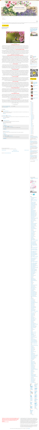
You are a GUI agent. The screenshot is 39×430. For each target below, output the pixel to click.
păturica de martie (33, 327)
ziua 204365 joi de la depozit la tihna (33, 147)
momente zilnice (33, 312)
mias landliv (32, 308)
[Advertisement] (34, 45)
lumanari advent (32, 301)
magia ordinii (32, 303)
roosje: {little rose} (31, 391)
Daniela (31, 136)
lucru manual (32, 300)
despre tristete (32, 268)
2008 (31, 132)
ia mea (31, 283)
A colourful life (31, 410)
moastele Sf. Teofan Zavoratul (34, 311)
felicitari (32, 274)
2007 (31, 133)
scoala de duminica (33, 357)
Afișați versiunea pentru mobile (15, 151)
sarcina (31, 352)
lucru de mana (32, 299)
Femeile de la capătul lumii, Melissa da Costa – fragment (36, 405)
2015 (31, 113)
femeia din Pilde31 (33, 275)
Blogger (29, 428)
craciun (31, 229)
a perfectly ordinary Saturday (31, 412)
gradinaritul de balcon (33, 280)
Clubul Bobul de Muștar (33, 223)
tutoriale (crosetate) (33, 374)
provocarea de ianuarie (33, 340)
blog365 (32, 209)
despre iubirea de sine (33, 248)
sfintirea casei (32, 361)
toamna (32, 372)
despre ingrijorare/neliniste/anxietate (34, 247)
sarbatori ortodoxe (33, 351)
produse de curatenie (33, 339)
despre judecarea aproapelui (34, 249)
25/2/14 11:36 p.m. (7, 131)
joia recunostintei (33, 289)
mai (31, 122)
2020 (31, 108)
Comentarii (4, 19)
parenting (32, 322)
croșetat (32, 230)
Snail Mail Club (32, 366)
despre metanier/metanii (33, 254)
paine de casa (32, 319)
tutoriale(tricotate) (33, 375)
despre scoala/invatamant (34, 265)
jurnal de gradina (33, 295)
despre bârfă (32, 238)
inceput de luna (32, 286)
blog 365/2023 (32, 208)
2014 (31, 114)
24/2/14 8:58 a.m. (9, 115)
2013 (31, 127)
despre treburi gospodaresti (34, 267)
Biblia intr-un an (32, 207)
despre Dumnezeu (33, 242)
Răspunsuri (5, 125)
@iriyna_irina (4, 115)
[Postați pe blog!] (13, 106)
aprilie (31, 123)
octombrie (32, 117)
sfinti (31, 360)
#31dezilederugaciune (33, 197)
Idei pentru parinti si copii (36, 403)
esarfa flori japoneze (33, 272)
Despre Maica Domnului (36, 393)
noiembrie (32, 116)
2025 (31, 103)
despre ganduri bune (33, 243)
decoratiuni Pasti (33, 236)
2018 (31, 110)
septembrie (32, 118)
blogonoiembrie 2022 (33, 213)
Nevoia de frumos (35, 91)
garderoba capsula (33, 279)
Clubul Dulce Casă (33, 224)
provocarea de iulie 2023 (33, 341)
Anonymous (31, 150)
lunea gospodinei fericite (33, 302)
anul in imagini (32, 205)
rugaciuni (32, 350)
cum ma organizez (33, 231)
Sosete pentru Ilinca (35, 94)
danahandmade (36, 399)
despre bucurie (32, 239)
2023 (31, 105)
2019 (31, 109)
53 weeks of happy (33, 202)
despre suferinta (33, 266)
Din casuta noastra (36, 391)
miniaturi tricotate (33, 309)
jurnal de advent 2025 (33, 294)
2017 (31, 111)
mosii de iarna (32, 313)
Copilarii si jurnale (36, 395)
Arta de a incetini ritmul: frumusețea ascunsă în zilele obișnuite (35, 83)
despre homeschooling (33, 244)
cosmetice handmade (33, 228)
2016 (31, 112)
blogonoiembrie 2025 (33, 215)
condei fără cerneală (36, 388)
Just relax (36, 400)
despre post (32, 260)
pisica (31, 330)
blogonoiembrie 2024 (33, 214)
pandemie (32, 321)
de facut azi (32, 235)
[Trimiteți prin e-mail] (12, 106)
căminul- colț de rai (33, 220)
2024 (31, 104)
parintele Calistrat (33, 323)
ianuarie (32, 126)
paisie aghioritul (32, 320)
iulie (31, 120)
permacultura (32, 329)
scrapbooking (32, 358)
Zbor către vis (36, 385)
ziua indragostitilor (33, 382)
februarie (32, 125)
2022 (31, 106)
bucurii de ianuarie (33, 216)
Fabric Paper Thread (31, 396)
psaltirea (32, 346)
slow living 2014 (32, 365)
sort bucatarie (32, 367)
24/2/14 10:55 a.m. (7, 120)
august (31, 119)
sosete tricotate (32, 368)
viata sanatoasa (32, 380)
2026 (31, 102)
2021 (31, 107)
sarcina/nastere (32, 353)
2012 (31, 128)
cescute (32, 222)
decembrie (32, 115)
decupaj (32, 237)
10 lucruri (32, 198)
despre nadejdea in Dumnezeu (34, 256)
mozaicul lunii (32, 315)
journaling (32, 290)
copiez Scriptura (33, 227)
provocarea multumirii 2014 (34, 345)
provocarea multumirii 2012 (34, 342)
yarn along (32, 381)
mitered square (32, 310)
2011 (31, 129)
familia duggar (32, 273)
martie (31, 124)
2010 (31, 130)
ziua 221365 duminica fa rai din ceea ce (34, 151)
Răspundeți (4, 113)
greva (31, 281)
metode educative (33, 307)
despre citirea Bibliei (33, 241)
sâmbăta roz (32, 354)
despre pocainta (32, 259)
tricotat (31, 373)
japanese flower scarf (33, 287)
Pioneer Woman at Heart (31, 407)
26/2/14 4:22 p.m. (11, 126)
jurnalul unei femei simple (34, 296)
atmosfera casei (32, 206)
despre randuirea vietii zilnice (34, 261)
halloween (32, 282)
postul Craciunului (33, 335)
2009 (31, 131)
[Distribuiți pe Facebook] (14, 106)
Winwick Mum (31, 402)
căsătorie (32, 221)
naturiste (32, 316)
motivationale (32, 314)
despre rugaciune (33, 264)
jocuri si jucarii (32, 288)
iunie (31, 121)
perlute (31, 328)
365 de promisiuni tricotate (34, 200)
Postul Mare (32, 336)
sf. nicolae (32, 359)
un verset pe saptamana (33, 376)
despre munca (32, 255)
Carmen (4, 120)
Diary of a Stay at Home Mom (31, 386)
